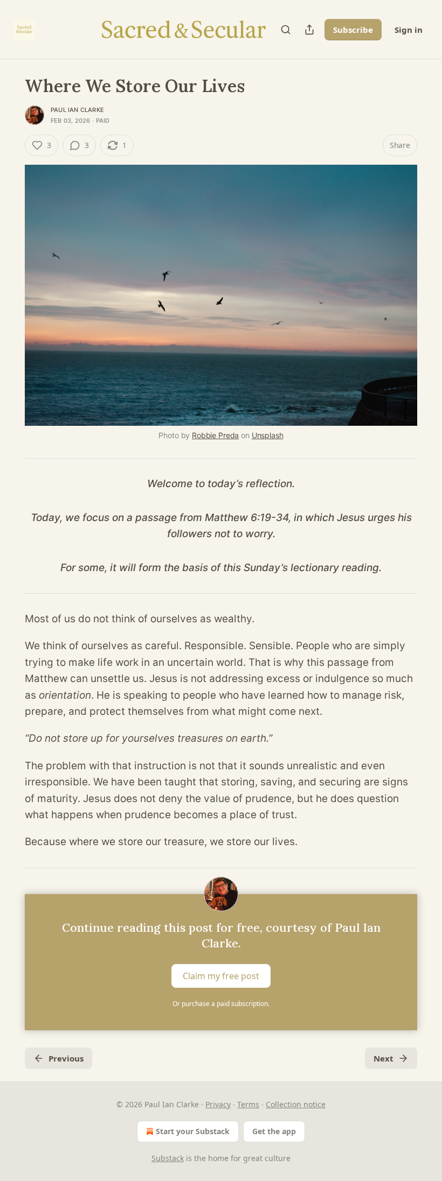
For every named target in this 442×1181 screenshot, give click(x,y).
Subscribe (353, 29)
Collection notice (296, 1104)
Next (383, 1058)
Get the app (274, 1131)
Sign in (409, 29)
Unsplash (268, 435)
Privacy (218, 1104)
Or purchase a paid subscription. (221, 1003)
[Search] (285, 29)
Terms (248, 1104)
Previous (66, 1058)
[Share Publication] (309, 29)
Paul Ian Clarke (77, 110)
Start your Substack (193, 1131)
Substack (167, 1158)
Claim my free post (221, 975)
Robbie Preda (215, 435)
